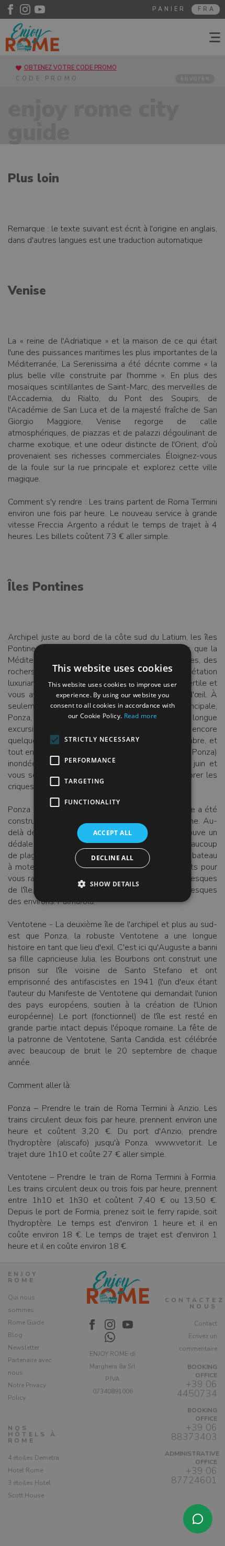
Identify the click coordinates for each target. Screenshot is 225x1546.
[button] (112, 884)
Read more (141, 715)
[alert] (112, 773)
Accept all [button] (112, 832)
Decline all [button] (112, 857)
